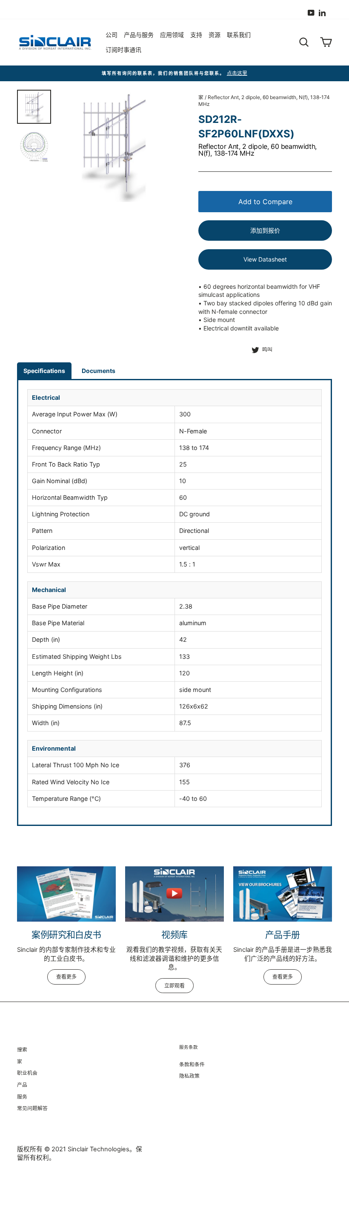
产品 (22, 1085)
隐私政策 (189, 1076)
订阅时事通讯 (123, 49)
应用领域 (172, 34)
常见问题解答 (32, 1108)
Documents (98, 370)
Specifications (44, 370)
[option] (174, 73)
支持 (196, 34)
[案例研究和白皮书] (66, 894)
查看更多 (66, 977)
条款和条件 (192, 1064)
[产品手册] (282, 894)
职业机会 (27, 1073)
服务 (22, 1096)
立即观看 (174, 985)
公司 (111, 34)
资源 (214, 34)
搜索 (22, 1049)
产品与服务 (139, 34)
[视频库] (174, 894)
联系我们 (239, 34)
